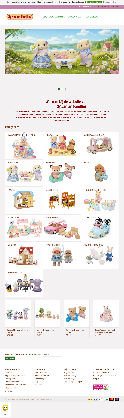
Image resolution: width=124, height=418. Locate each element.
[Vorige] (10, 58)
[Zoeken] (101, 17)
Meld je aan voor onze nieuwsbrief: (23, 354)
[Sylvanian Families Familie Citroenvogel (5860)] (47, 313)
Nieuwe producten (42, 376)
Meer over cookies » (110, 2)
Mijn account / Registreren (109, 6)
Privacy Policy (10, 379)
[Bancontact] (100, 399)
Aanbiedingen (40, 379)
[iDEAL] (90, 399)
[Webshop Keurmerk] (106, 387)
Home (44, 17)
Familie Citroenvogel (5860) (45, 331)
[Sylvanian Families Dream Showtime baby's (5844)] (18, 313)
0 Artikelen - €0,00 (88, 6)
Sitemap (8, 391)
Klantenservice (11, 388)
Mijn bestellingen (71, 376)
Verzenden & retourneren (15, 385)
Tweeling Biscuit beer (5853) (75, 331)
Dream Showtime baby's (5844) (17, 331)
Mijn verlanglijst (70, 379)
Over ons (8, 372)
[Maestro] (116, 399)
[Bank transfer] (95, 399)
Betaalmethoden (12, 382)
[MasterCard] (111, 399)
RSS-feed (38, 385)
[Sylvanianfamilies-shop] (20, 16)
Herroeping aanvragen (73, 382)
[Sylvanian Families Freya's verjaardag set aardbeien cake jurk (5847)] (106, 313)
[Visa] (105, 399)
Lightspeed (48, 399)
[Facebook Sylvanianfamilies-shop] (117, 355)
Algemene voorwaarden (15, 376)
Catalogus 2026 (75, 17)
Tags (37, 382)
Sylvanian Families (57, 17)
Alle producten (41, 372)
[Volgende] (114, 58)
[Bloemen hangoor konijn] (62, 51)
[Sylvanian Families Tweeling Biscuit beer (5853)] (77, 313)
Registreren (69, 372)
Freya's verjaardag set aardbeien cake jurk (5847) (105, 331)
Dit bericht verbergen (93, 2)
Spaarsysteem (91, 17)
